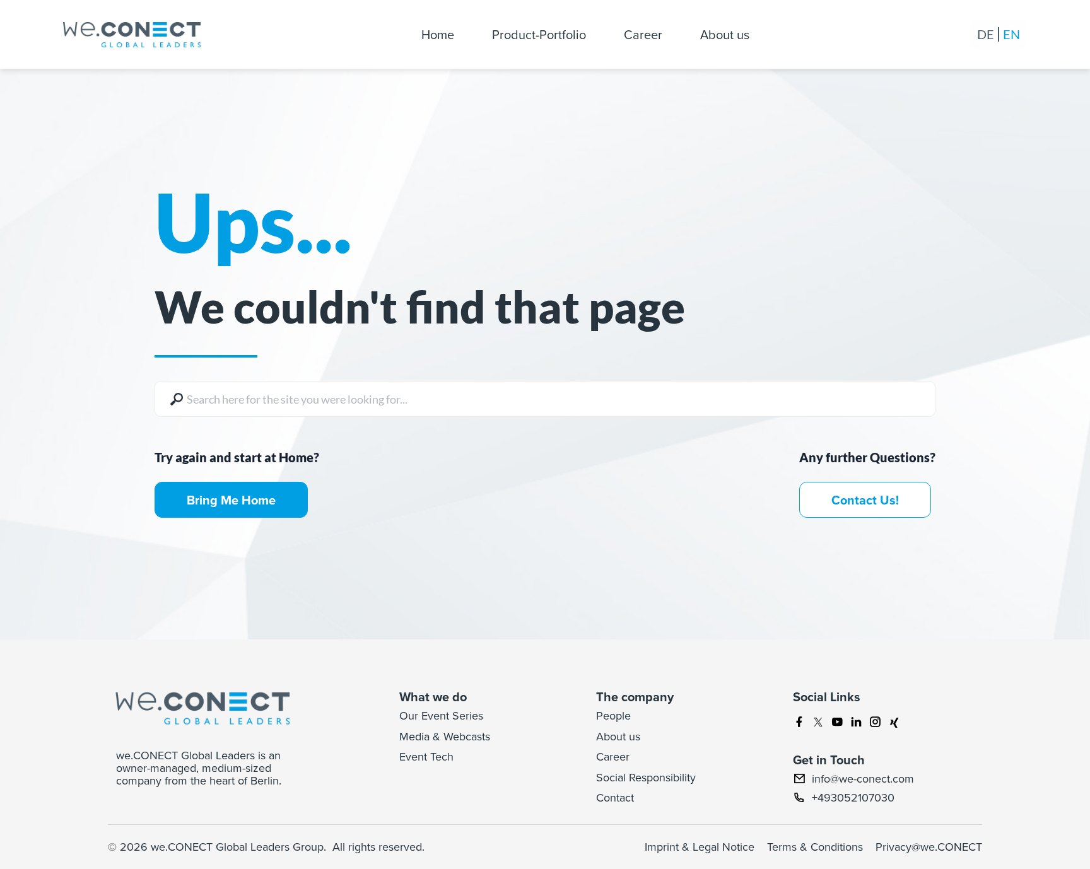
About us (724, 34)
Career (643, 34)
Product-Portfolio (539, 34)
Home (437, 34)
